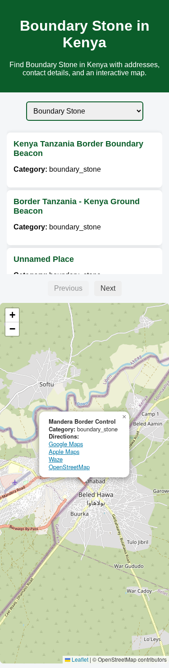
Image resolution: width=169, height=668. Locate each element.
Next (107, 288)
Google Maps (66, 443)
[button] (124, 417)
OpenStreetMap (69, 466)
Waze (56, 459)
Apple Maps (64, 451)
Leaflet (79, 659)
